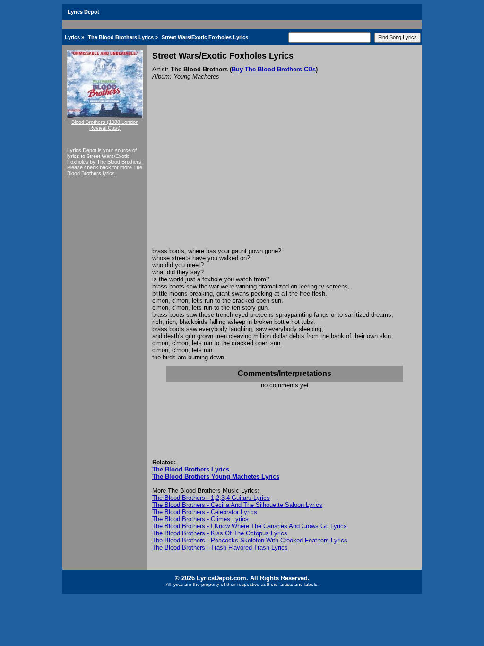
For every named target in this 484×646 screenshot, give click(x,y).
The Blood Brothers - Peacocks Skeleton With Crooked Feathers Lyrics (249, 540)
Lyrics (72, 37)
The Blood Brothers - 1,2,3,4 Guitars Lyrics (211, 497)
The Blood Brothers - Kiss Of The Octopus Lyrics (219, 533)
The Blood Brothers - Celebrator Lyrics (204, 511)
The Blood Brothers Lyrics (121, 37)
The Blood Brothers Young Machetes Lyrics (215, 476)
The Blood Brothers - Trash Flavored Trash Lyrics (220, 547)
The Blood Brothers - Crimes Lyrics (200, 519)
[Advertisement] (284, 176)
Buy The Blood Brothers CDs (274, 69)
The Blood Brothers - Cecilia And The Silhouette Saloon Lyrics (237, 504)
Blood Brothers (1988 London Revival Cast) (104, 125)
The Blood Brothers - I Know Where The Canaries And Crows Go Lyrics (249, 526)
